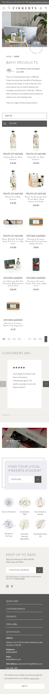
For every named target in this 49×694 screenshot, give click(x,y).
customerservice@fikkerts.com (30, 664)
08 (34, 339)
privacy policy (20, 579)
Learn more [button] (34, 679)
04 (19, 339)
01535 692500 (11, 652)
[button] (3, 384)
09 (40, 339)
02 (9, 339)
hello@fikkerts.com (13, 660)
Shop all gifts (13, 441)
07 (29, 339)
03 (14, 339)
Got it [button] (24, 686)
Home (9, 57)
